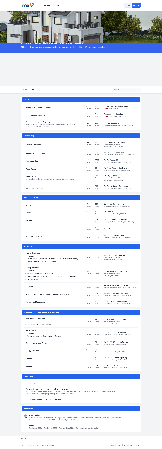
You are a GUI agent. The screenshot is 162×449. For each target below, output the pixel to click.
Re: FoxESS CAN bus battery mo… (116, 342)
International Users (31, 197)
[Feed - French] (83, 213)
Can (107, 344)
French (28, 213)
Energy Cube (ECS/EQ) (44, 273)
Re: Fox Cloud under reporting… (116, 358)
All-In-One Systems (49, 262)
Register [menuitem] (136, 5)
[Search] (135, 90)
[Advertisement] (81, 69)
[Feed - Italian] (83, 228)
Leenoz (52, 445)
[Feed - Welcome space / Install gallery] (83, 124)
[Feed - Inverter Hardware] (83, 257)
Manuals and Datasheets (35, 302)
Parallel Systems (33, 262)
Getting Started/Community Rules (39, 107)
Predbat (29, 359)
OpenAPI (29, 366)
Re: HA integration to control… (115, 332)
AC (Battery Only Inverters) (68, 259)
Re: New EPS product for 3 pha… (116, 293)
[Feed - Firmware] (83, 286)
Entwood (109, 162)
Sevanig (94, 428)
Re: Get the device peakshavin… (116, 350)
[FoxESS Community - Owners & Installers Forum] (28, 5)
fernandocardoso (112, 287)
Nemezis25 (110, 125)
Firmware (29, 286)
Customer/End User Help (35, 153)
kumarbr (109, 170)
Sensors (58, 336)
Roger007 (109, 237)
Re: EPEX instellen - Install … (115, 235)
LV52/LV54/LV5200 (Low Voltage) (39, 276)
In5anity (108, 334)
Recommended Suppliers (35, 115)
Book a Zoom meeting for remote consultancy (43, 399)
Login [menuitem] (128, 5)
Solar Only (31, 259)
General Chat (31, 177)
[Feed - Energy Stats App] (83, 351)
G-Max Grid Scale (33, 279)
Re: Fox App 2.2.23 (111, 160)
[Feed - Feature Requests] (83, 187)
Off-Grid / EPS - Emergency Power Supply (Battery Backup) (49, 294)
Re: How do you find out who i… (116, 319)
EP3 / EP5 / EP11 (71, 276)
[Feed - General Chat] (83, 178)
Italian (28, 228)
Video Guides (31, 169)
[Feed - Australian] (83, 205)
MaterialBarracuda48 (113, 144)
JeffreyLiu (109, 206)
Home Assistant (32, 330)
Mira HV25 (58, 276)
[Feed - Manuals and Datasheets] (83, 302)
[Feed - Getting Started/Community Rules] (83, 107)
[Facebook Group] (29, 438)
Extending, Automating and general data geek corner (44, 312)
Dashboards (47, 336)
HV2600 (30, 273)
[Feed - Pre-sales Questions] (83, 144)
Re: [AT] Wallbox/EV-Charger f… (116, 220)
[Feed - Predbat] (83, 359)
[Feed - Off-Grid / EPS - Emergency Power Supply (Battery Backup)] (83, 294)
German (29, 221)
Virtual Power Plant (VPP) (35, 319)
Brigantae (109, 303)
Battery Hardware (32, 268)
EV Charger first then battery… (115, 204)
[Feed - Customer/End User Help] (83, 153)
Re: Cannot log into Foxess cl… (116, 152)
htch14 (108, 360)
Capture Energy (33, 324)
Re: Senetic (108, 212)
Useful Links (29, 377)
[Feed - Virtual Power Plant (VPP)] (83, 322)
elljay (107, 367)
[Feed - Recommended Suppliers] (83, 115)
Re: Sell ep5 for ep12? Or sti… (115, 142)
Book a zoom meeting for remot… (117, 106)
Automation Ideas (33, 336)
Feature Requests (32, 186)
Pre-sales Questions (34, 144)
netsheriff (109, 295)
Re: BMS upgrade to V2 (113, 123)
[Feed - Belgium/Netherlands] (83, 236)
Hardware (28, 246)
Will (107, 108)
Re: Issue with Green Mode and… (117, 285)
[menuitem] (44, 5)
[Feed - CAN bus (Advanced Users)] (83, 343)
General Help (29, 136)
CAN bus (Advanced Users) (36, 343)
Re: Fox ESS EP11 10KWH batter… (116, 271)
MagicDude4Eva (111, 222)
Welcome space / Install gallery (38, 122)
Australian (30, 205)
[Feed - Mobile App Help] (83, 161)
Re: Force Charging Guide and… (116, 168)
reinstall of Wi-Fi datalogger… (115, 301)
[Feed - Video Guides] (83, 169)
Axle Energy (46, 324)
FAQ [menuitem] (58, 5)
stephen (108, 214)
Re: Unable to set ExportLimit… (116, 255)
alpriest (108, 352)
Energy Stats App (32, 351)
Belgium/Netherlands (34, 236)
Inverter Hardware (33, 253)
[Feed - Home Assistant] (83, 333)
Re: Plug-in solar (110, 176)
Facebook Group (32, 383)
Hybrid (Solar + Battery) (46, 259)
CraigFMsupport (111, 154)
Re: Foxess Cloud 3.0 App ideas (116, 186)
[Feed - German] (83, 221)
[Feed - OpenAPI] (83, 366)
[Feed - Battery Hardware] (83, 274)
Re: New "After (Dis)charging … (116, 365)
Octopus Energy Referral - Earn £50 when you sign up (47, 389)
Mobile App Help (32, 161)
